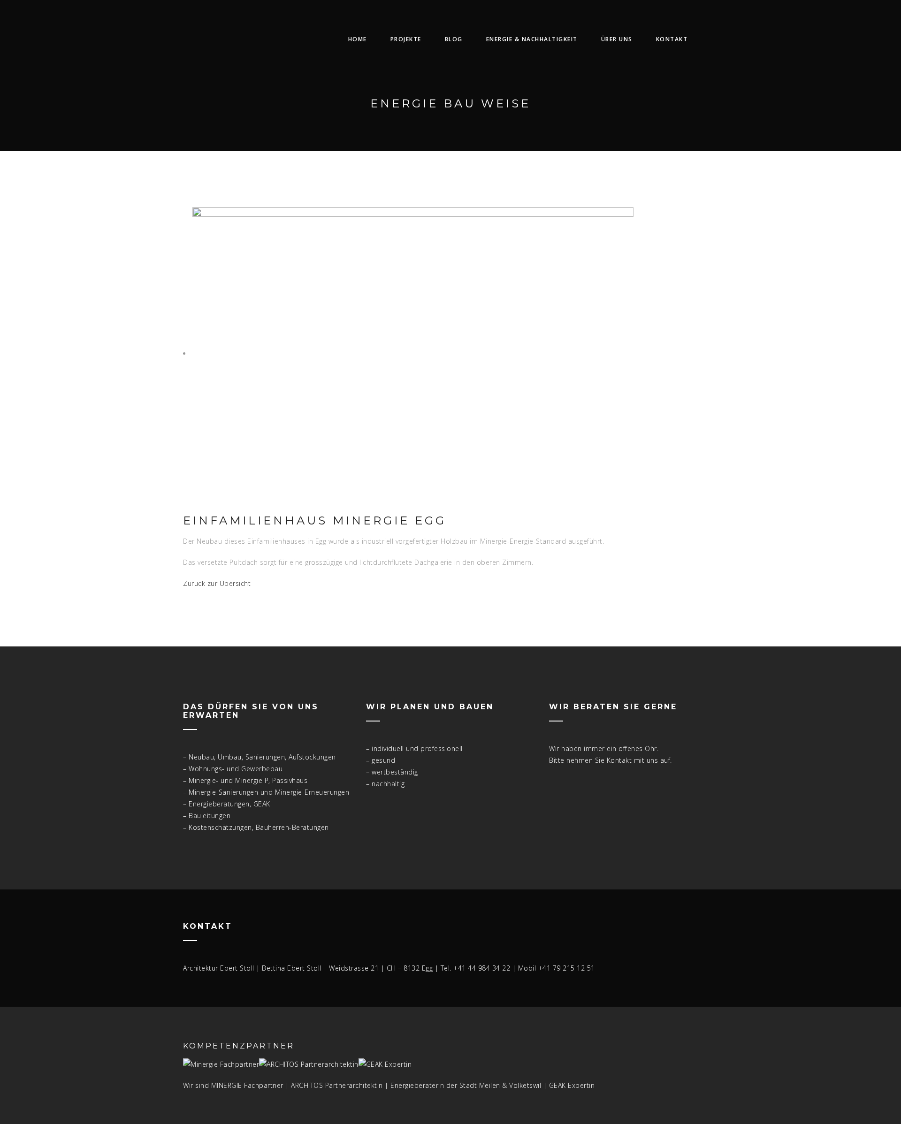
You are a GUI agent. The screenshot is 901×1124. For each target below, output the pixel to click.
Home (357, 39)
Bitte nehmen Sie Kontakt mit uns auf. (610, 760)
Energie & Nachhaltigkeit (532, 39)
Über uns (617, 39)
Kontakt (672, 39)
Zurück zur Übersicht (217, 583)
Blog (454, 39)
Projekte (405, 39)
